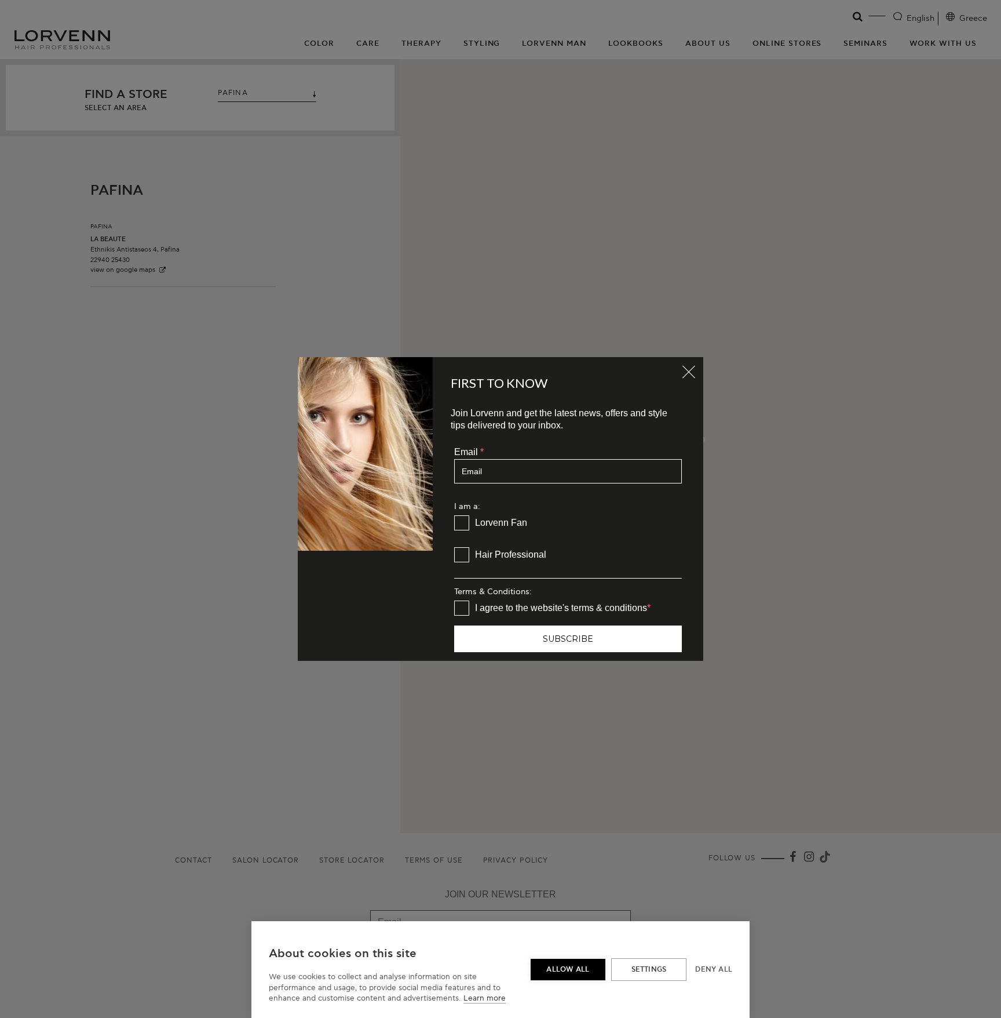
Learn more (484, 998)
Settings (649, 969)
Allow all (567, 969)
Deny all (713, 969)
